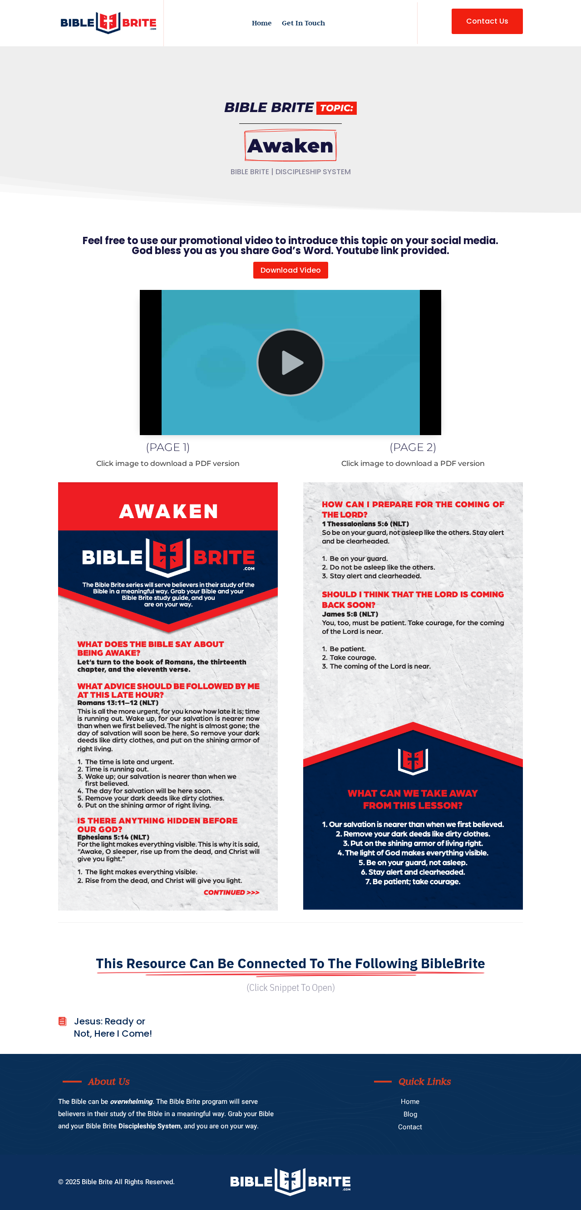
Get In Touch (303, 23)
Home (262, 23)
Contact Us (487, 21)
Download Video (291, 270)
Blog (410, 1114)
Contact (410, 1127)
